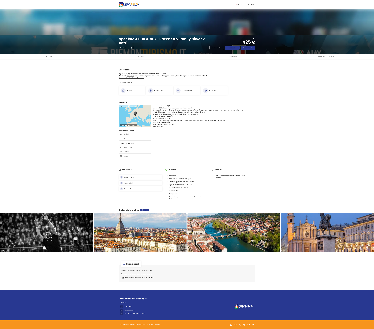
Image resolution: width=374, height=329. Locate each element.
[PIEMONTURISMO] (244, 306)
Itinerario (233, 56)
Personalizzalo (248, 48)
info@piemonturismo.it (130, 310)
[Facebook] (235, 324)
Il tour (49, 56)
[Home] (231, 324)
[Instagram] (244, 324)
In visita (141, 56)
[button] (2, 56)
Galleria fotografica (325, 56)
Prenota (232, 48)
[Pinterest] (253, 324)
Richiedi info (217, 48)
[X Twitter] (240, 324)
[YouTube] (248, 324)
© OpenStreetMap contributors (127, 106)
